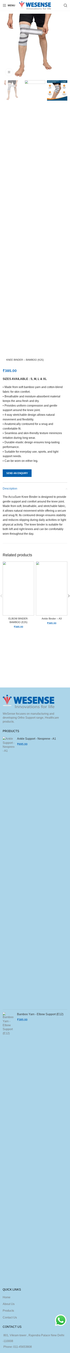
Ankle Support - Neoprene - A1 (36, 738)
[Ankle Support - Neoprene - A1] (8, 872)
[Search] (65, 5)
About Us (9, 1303)
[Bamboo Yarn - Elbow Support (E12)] (8, 1147)
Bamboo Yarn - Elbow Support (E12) (40, 1014)
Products (8, 1310)
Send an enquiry (17, 473)
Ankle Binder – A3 (52, 618)
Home (6, 1297)
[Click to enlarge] (9, 72)
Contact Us (10, 1317)
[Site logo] (35, 5)
